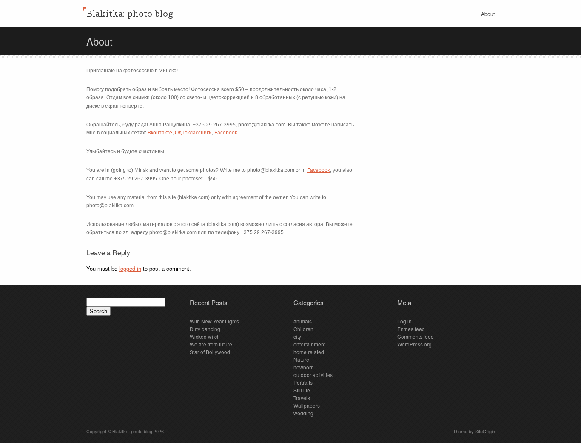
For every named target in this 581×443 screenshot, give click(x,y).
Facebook (225, 133)
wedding (303, 413)
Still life (301, 390)
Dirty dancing (205, 328)
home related (308, 351)
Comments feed (415, 336)
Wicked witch (205, 336)
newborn (303, 367)
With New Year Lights (214, 321)
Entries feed (411, 328)
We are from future (211, 344)
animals (302, 321)
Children (303, 328)
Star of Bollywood (210, 351)
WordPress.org (414, 344)
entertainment (309, 344)
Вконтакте (160, 133)
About (488, 13)
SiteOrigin (485, 431)
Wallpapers (306, 405)
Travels (301, 397)
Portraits (303, 382)
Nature (301, 359)
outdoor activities (313, 374)
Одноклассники (193, 133)
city (297, 336)
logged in (130, 268)
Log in (404, 321)
